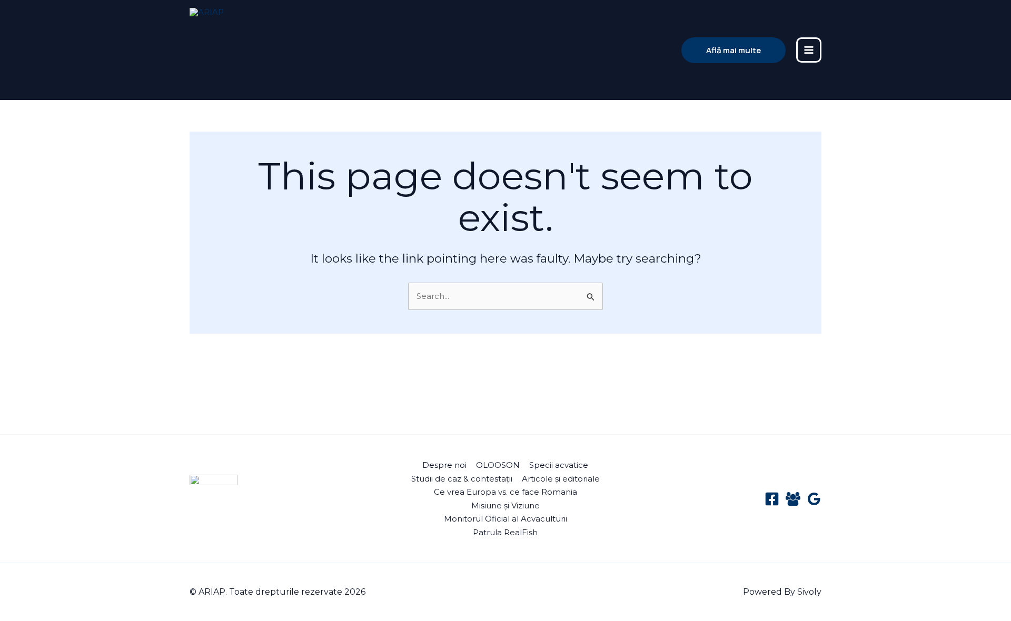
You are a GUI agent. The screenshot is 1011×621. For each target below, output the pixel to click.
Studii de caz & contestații (461, 479)
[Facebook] (772, 499)
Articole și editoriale (561, 479)
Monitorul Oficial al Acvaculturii (505, 519)
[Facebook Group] (793, 499)
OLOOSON (498, 465)
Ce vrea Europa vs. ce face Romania (505, 492)
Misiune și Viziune (505, 505)
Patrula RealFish (505, 532)
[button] (733, 50)
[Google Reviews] (814, 499)
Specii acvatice (558, 465)
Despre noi (444, 465)
